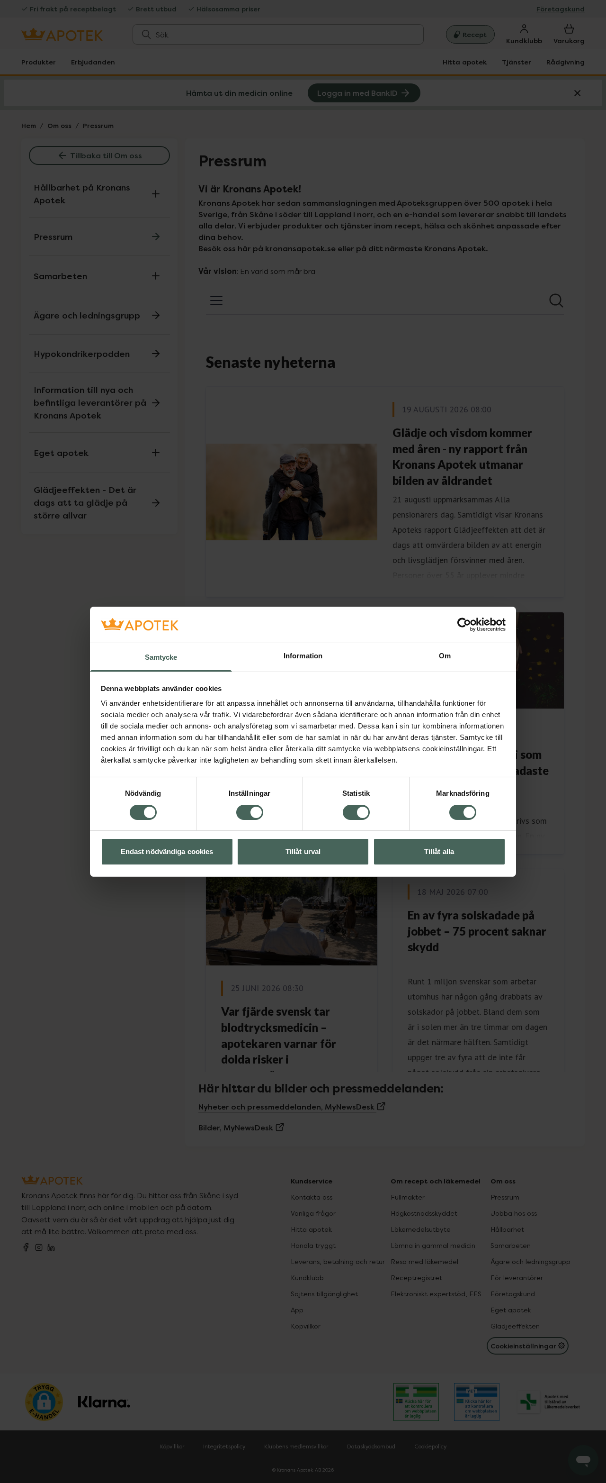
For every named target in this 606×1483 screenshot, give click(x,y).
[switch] (249, 812)
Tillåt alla (439, 851)
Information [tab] (303, 656)
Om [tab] (445, 656)
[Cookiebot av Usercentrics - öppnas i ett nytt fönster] (464, 625)
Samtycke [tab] (161, 657)
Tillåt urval (303, 851)
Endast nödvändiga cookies (167, 851)
